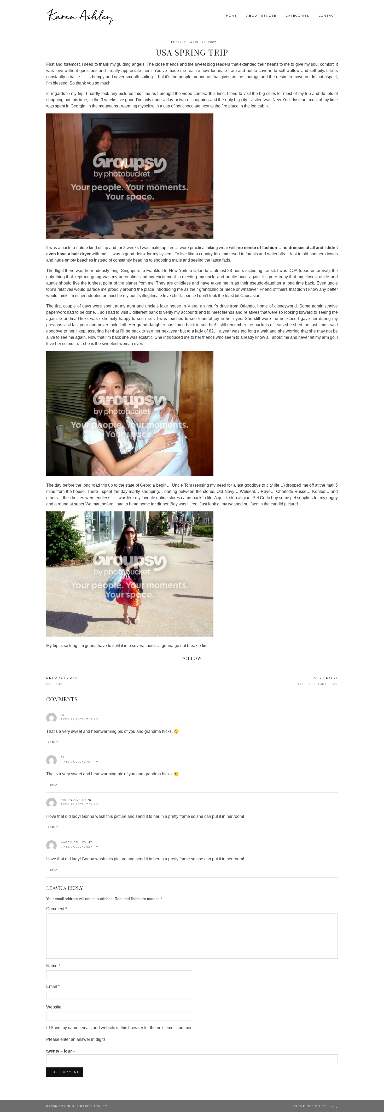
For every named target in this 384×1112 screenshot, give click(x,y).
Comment (56, 908)
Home (231, 15)
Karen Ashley (81, 16)
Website (53, 1007)
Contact (327, 15)
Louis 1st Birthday (318, 681)
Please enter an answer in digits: (76, 1039)
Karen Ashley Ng (76, 800)
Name (53, 966)
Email (53, 986)
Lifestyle (177, 42)
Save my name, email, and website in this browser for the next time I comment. (123, 1027)
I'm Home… (64, 681)
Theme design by (315, 1106)
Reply (53, 742)
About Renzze (261, 15)
